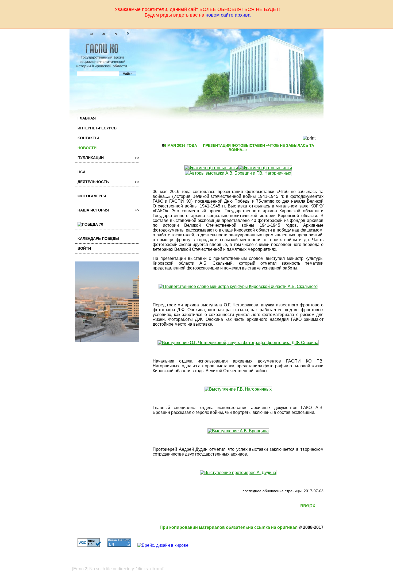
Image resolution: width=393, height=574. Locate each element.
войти (84, 248)
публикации (91, 158)
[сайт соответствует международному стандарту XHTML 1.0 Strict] (87, 545)
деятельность (93, 182)
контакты (88, 138)
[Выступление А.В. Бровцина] (238, 431)
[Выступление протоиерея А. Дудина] (238, 472)
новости (87, 148)
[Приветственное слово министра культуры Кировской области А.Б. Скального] (238, 286)
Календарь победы (98, 238)
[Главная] (114, 34)
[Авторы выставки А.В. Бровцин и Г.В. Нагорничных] (238, 173)
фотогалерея (92, 196)
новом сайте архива (228, 15)
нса (82, 172)
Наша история (93, 210)
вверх (307, 505)
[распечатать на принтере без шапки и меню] (309, 138)
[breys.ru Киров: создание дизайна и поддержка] (160, 545)
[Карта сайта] (102, 34)
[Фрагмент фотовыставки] (211, 167)
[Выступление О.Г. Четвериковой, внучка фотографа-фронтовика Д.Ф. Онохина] (238, 342)
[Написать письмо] (89, 34)
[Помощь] (125, 34)
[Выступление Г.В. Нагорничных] (238, 389)
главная (87, 118)
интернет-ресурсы (98, 128)
